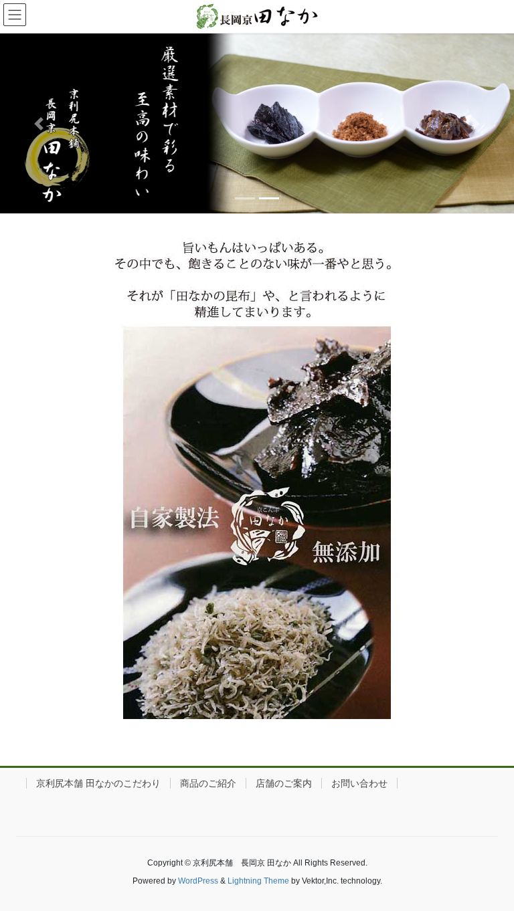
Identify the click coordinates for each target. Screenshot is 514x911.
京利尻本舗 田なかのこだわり (98, 783)
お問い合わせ (359, 783)
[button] (38, 123)
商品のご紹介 (208, 783)
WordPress (198, 881)
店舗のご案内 (284, 783)
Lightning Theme (258, 881)
